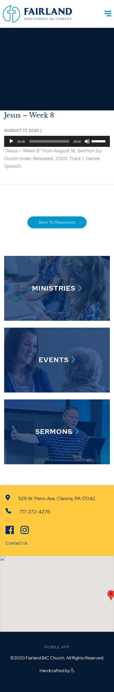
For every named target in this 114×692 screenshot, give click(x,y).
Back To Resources (57, 222)
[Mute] (87, 141)
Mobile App (56, 647)
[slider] (99, 141)
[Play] (11, 141)
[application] (57, 141)
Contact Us (16, 543)
